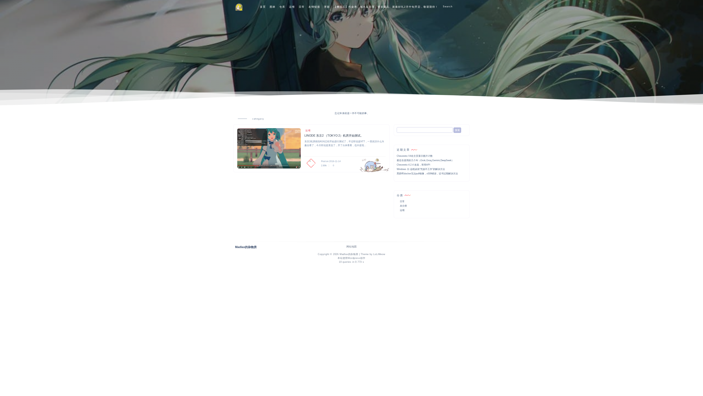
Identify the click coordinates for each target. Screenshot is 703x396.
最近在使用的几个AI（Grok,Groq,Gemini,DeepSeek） (425, 160)
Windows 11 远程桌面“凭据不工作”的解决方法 (421, 169)
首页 (263, 6)
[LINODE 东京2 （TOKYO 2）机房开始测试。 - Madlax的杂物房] (269, 148)
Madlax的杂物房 (349, 254)
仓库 (282, 6)
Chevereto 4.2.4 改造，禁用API (413, 164)
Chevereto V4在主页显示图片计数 (415, 156)
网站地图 (351, 246)
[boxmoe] (238, 6)
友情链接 (314, 6)
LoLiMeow (379, 254)
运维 (292, 6)
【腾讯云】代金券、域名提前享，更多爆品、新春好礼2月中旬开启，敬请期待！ (386, 6)
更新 (327, 6)
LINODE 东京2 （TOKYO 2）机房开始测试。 (333, 135)
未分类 (403, 205)
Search (448, 6)
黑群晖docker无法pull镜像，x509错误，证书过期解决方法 (427, 173)
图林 (273, 6)
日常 (302, 6)
